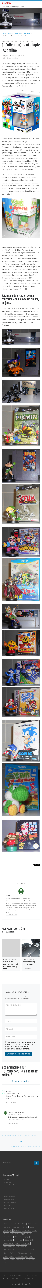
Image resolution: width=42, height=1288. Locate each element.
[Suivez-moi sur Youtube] (26, 1284)
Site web (10, 1037)
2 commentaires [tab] (21, 1081)
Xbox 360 (20, 1259)
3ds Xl (17, 1224)
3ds (11, 1224)
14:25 (19, 1114)
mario (6, 1233)
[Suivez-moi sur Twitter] (15, 1284)
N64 (15, 1240)
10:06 (18, 1093)
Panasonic (26, 1243)
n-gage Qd (8, 1240)
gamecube (8, 1230)
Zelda (6, 1263)
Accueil (4, 33)
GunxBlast (6, 1188)
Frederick (11, 1112)
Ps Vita (12, 1253)
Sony (11, 1256)
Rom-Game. (7, 1205)
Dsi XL (25, 1227)
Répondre (11, 1102)
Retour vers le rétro (9, 1202)
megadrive (8, 1237)
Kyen (6, 55)
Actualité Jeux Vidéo (14, 33)
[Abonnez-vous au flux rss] (12, 1284)
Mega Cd (27, 1233)
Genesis (17, 1230)
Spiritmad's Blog (8, 1208)
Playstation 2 (9, 1246)
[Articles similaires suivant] (38, 934)
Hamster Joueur (8, 1191)
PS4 (5, 1253)
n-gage (26, 1237)
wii (31, 1256)
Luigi (34, 1230)
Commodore (32, 1224)
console (7, 1227)
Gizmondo (26, 1230)
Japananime (7, 1194)
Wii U (6, 1259)
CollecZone (7, 1179)
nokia (17, 1243)
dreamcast (16, 1227)
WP (13, 1279)
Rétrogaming (22, 1253)
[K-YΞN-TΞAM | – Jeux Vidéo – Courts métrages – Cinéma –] (6, 3)
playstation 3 (21, 1246)
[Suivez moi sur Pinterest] (29, 1284)
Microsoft (17, 1237)
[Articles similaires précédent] (33, 934)
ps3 (32, 1250)
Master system (16, 1233)
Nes (21, 1240)
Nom (8, 1021)
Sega (31, 1253)
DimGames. (7, 1182)
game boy (33, 1227)
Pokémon (20, 1250)
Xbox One (30, 1259)
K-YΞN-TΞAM (15, 1276)
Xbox (13, 1259)
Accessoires (26, 33)
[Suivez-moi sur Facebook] (19, 1284)
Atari (24, 1224)
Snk (5, 1256)
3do (5, 1224)
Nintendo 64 (8, 1243)
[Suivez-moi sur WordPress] (22, 1284)
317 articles (11, 914)
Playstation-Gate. (9, 1200)
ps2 (27, 1250)
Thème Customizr (33, 1279)
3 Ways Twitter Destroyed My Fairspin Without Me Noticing (11, 964)
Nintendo (28, 1240)
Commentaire (13, 1005)
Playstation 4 (9, 1250)
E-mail (10, 1029)
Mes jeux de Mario (9, 1197)
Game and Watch (8, 1185)
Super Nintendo (21, 1256)
